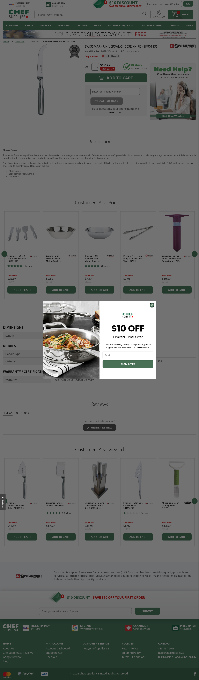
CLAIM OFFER (128, 364)
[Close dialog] (152, 305)
